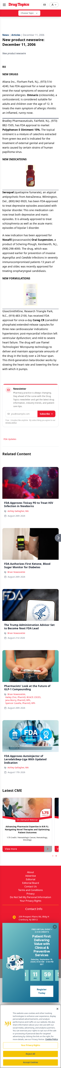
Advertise (30, 875)
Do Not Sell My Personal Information (30, 897)
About (30, 872)
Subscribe (45, 413)
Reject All (30, 1054)
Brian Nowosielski (16, 572)
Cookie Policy (51, 1039)
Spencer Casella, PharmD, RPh (20, 703)
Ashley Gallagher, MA (18, 511)
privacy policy (11, 422)
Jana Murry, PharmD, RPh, (18, 700)
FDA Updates (10, 439)
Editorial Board (30, 883)
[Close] (57, 1009)
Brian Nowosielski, (17, 694)
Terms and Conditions (30, 890)
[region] (30, 1036)
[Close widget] (55, 927)
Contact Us (30, 886)
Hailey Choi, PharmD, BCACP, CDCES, (23, 697)
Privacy (30, 893)
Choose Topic (27, 13)
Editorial (30, 879)
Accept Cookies (30, 1062)
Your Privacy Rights (30, 900)
